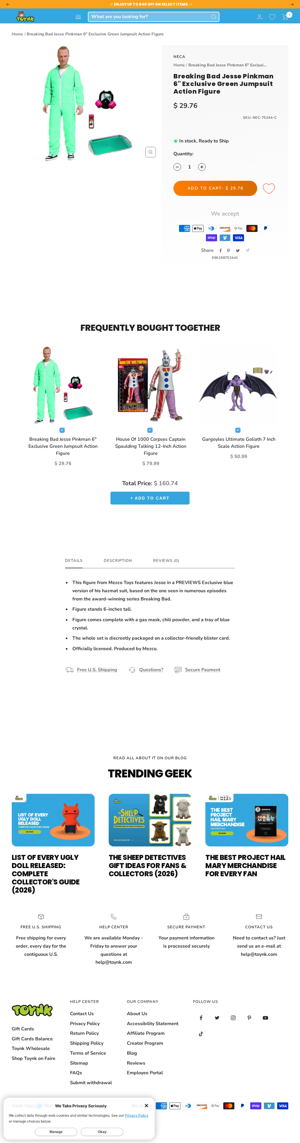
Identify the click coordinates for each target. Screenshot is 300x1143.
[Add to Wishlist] (270, 188)
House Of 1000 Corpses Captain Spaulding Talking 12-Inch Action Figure (150, 446)
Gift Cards (23, 1029)
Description (118, 560)
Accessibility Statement (152, 1023)
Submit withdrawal (91, 1083)
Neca (179, 56)
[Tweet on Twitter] (237, 251)
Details (74, 560)
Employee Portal (145, 1073)
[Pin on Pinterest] (228, 251)
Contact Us (82, 1014)
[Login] (259, 16)
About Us (137, 1014)
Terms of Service (88, 1053)
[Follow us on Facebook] (201, 1018)
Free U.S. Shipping (97, 670)
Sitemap (79, 1063)
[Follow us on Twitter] (217, 1018)
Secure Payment (202, 670)
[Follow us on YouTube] (266, 1018)
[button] (285, 17)
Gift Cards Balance (32, 1039)
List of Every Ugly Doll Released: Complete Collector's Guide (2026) (46, 874)
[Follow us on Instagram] (233, 1018)
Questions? (151, 670)
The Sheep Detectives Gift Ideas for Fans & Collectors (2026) (147, 866)
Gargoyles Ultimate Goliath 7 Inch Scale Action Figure (238, 443)
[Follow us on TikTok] (201, 1034)
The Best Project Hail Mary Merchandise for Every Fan (245, 866)
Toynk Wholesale (31, 1048)
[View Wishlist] (272, 17)
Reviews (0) (166, 560)
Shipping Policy (86, 1043)
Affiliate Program (146, 1033)
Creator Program (145, 1043)
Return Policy (84, 1033)
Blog (132, 1053)
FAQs (76, 1073)
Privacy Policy (85, 1023)
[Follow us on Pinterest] (249, 1018)
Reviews (136, 1063)
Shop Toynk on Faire (33, 1058)
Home (17, 34)
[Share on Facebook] (220, 251)
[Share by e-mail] (247, 250)
